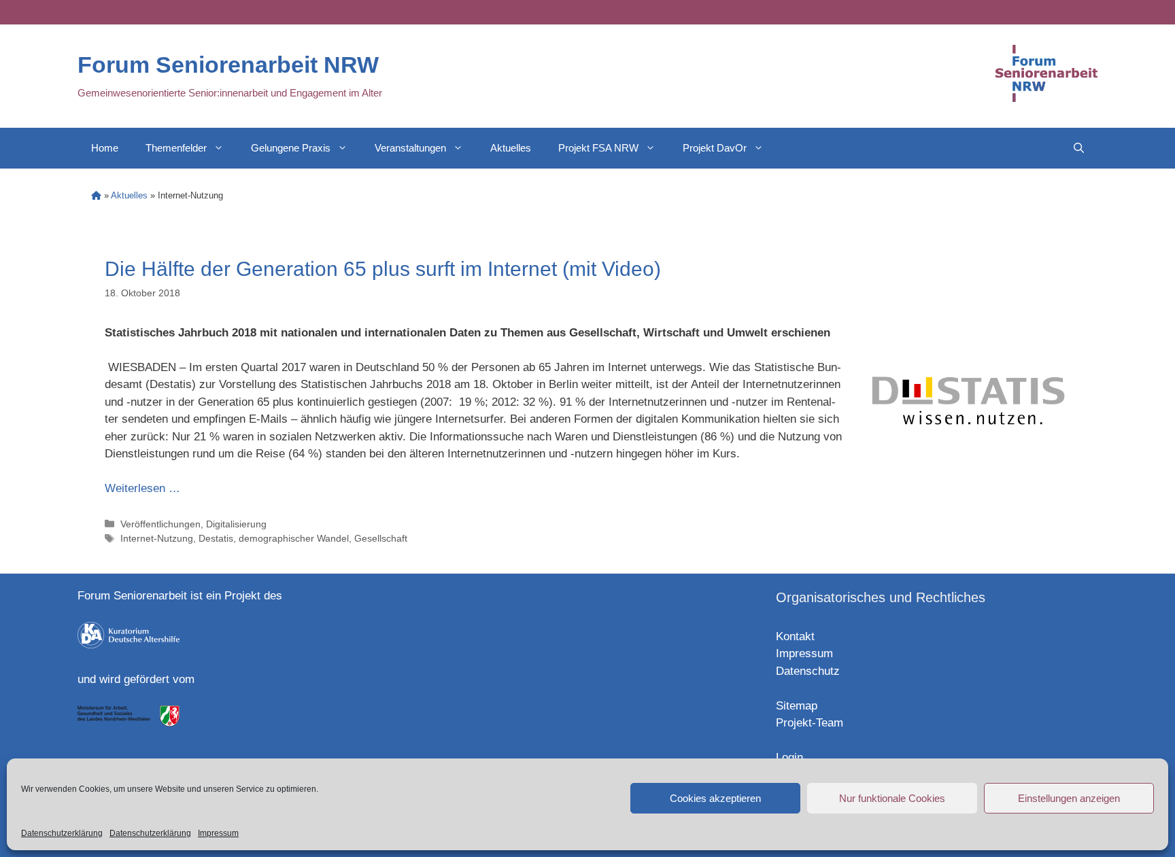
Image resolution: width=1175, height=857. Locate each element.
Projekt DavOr (715, 148)
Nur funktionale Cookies (892, 798)
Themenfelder (176, 148)
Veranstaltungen (410, 148)
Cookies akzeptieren (715, 798)
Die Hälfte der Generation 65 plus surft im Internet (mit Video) (383, 269)
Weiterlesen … (142, 488)
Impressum (218, 833)
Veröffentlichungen (160, 524)
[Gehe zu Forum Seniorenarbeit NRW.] (96, 195)
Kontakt (795, 636)
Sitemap (796, 705)
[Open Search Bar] (1078, 148)
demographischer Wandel (294, 538)
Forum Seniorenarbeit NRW (228, 64)
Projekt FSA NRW (598, 148)
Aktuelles (510, 148)
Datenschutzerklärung (62, 833)
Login (789, 757)
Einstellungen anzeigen (1069, 798)
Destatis (216, 538)
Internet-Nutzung (156, 538)
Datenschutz (808, 671)
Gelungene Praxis (290, 148)
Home (104, 148)
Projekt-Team (809, 722)
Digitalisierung (236, 524)
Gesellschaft (380, 538)
